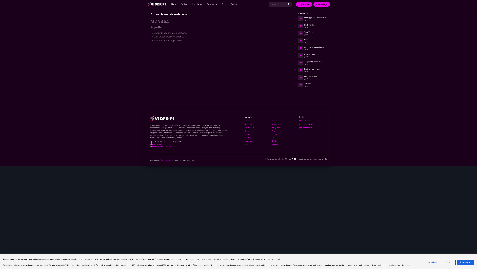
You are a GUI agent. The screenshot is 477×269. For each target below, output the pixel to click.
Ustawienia (432, 262)
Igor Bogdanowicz (306, 128)
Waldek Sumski (305, 121)
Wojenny (275, 144)
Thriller (274, 141)
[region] (238, 261)
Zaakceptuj (465, 262)
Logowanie (304, 4)
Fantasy (248, 138)
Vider (161, 125)
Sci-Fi (274, 138)
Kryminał (275, 124)
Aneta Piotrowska (306, 124)
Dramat (247, 131)
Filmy (173, 4)
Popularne (197, 4)
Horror (247, 144)
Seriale (184, 4)
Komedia (275, 121)
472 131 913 (156, 144)
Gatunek (211, 4)
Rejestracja (321, 4)
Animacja (248, 124)
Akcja (247, 121)
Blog (224, 4)
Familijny (248, 134)
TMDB (294, 159)
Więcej (234, 4)
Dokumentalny (250, 128)
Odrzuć (449, 262)
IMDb (287, 159)
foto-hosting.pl (166, 160)
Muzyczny (276, 128)
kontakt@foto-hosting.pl (161, 147)
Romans (275, 134)
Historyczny (249, 141)
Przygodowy (277, 131)
